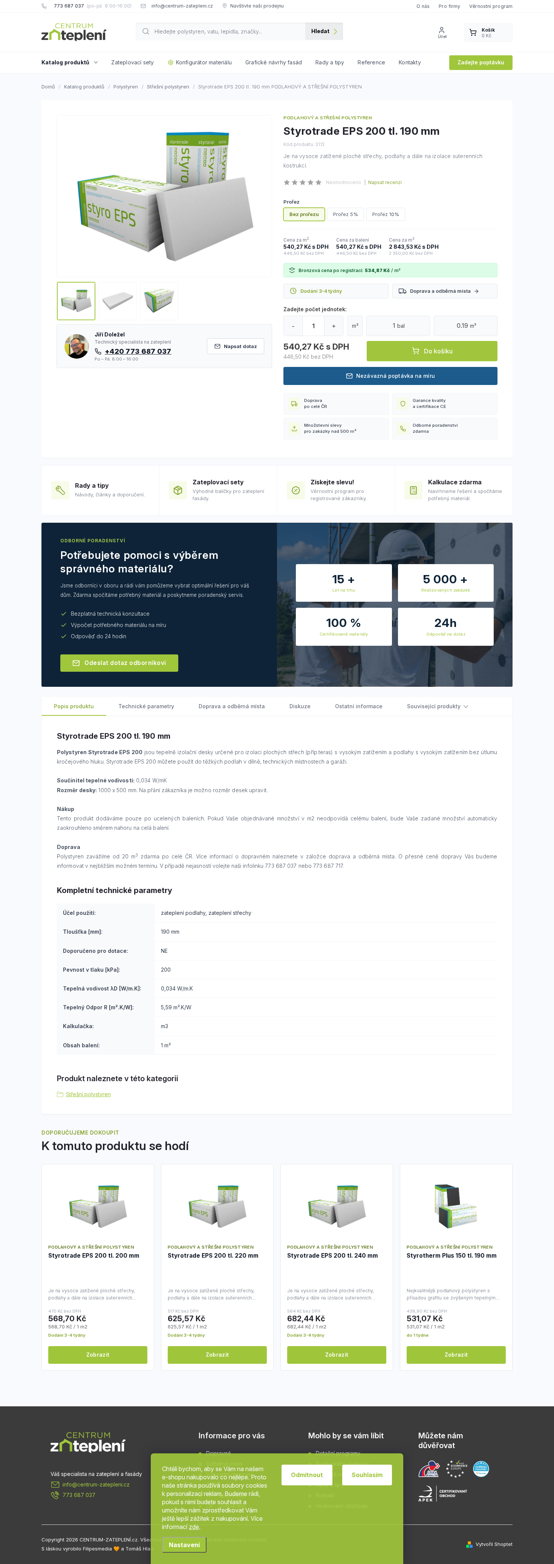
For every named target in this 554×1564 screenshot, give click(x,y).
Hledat (320, 31)
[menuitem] (72, 62)
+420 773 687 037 (138, 351)
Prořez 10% (385, 214)
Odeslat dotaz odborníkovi (125, 662)
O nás (423, 6)
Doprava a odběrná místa (440, 291)
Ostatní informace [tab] (359, 706)
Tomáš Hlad (139, 1549)
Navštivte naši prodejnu (257, 6)
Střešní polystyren (88, 1094)
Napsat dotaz (240, 346)
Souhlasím (367, 1475)
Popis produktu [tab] (74, 706)
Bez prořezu (304, 214)
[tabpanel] (97, 1267)
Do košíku (438, 351)
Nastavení (184, 1545)
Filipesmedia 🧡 (101, 1549)
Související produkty (434, 706)
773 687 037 (79, 1495)
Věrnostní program (491, 6)
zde (194, 1527)
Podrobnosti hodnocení (383, 182)
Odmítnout (307, 1475)
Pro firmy (449, 6)
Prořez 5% (345, 214)
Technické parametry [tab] (146, 706)
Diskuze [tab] (300, 706)
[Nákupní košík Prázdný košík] (488, 32)
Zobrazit (97, 1354)
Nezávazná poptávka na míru (395, 376)
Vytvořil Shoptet (494, 1544)
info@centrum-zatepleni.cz (96, 1484)
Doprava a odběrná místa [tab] (232, 706)
